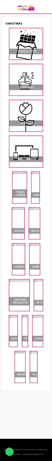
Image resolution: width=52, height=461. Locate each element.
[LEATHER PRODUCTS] (19, 281)
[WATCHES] (34, 209)
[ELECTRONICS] (26, 152)
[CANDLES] (38, 317)
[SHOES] (13, 317)
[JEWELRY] (35, 245)
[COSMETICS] (18, 245)
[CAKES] (35, 173)
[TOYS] (33, 353)
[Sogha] (26, 8)
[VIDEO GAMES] (20, 173)
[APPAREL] (20, 353)
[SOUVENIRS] (18, 209)
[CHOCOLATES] (26, 45)
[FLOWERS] (26, 117)
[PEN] (25, 317)
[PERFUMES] (26, 81)
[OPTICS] (38, 281)
